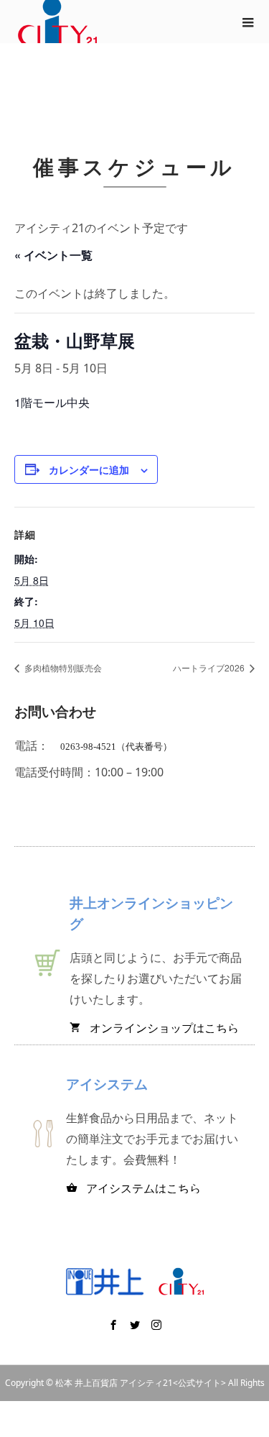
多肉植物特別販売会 (62, 667)
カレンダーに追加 (89, 469)
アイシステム (107, 1084)
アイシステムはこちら (133, 1188)
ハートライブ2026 (210, 667)
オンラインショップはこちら (154, 1028)
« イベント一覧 (53, 255)
